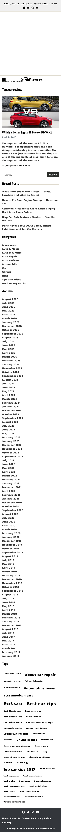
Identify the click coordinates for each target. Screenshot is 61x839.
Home (6, 4)
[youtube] (36, 7)
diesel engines (38, 733)
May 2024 (8, 391)
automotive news (39, 688)
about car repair (40, 674)
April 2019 (8, 567)
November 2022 (12, 448)
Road (5, 275)
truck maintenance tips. (14, 786)
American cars (12, 681)
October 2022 (10, 452)
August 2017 (10, 629)
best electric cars (13, 716)
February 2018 (11, 617)
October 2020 (10, 506)
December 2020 (12, 502)
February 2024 (11, 402)
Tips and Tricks (11, 279)
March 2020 (9, 529)
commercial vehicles (13, 728)
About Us (14, 4)
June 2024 (8, 387)
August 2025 (10, 337)
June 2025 (8, 345)
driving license (27, 739)
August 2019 (10, 556)
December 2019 (12, 540)
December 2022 (12, 444)
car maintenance (13, 722)
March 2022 (9, 475)
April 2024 (8, 394)
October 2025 (10, 329)
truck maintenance (42, 781)
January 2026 (10, 322)
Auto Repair (9, 256)
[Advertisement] (30, 43)
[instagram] (32, 7)
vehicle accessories (12, 796)
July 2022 (8, 460)
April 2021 (8, 490)
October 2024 (10, 371)
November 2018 (12, 583)
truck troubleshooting (29, 791)
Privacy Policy (41, 4)
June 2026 (8, 306)
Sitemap (53, 4)
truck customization (32, 776)
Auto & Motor (10, 248)
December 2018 (12, 579)
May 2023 (8, 433)
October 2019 (10, 548)
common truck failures (36, 728)
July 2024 (8, 383)
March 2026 (9, 318)
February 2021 (11, 494)
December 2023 (12, 410)
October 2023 (10, 414)
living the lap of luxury (39, 757)
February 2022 (11, 479)
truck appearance (11, 776)
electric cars (41, 746)
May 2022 (8, 467)
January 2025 (10, 364)
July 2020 (8, 517)
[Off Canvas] (4, 79)
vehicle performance (14, 801)
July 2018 (8, 598)
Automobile (23, 165)
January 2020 (11, 536)
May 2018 (8, 606)
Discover (8, 739)
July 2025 (8, 341)
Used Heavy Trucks (14, 283)
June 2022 (8, 464)
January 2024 (10, 406)
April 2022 (8, 471)
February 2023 (11, 437)
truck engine (9, 781)
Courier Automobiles (16, 733)
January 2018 (10, 621)
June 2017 (8, 636)
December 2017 (11, 625)
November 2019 (12, 544)
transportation (47, 768)
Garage (6, 271)
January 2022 (10, 483)
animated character (34, 681)
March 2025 (9, 356)
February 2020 (11, 533)
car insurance (33, 716)
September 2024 (12, 375)
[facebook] (24, 7)
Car (4, 267)
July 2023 (8, 425)
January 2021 (10, 498)
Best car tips (41, 703)
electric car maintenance (17, 746)
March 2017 (9, 648)
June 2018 (8, 602)
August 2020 (10, 513)
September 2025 (12, 333)
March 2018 (9, 613)
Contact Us (26, 4)
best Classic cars (12, 711)
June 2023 (8, 429)
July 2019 (8, 559)
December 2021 (11, 487)
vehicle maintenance (34, 796)
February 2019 (11, 575)
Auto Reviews (10, 260)
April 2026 (8, 314)
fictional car (32, 751)
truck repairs (9, 791)
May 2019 (8, 563)
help (45, 751)
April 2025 (8, 352)
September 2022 (12, 456)
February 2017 (11, 652)
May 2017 (8, 640)
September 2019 (12, 552)
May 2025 (8, 348)
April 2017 (8, 644)
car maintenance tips (39, 722)
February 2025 (11, 360)
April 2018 (8, 609)
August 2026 (10, 299)
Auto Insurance (12, 252)
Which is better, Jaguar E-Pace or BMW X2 (27, 132)
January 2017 (10, 655)
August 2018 (10, 594)
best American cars (18, 695)
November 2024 (12, 368)
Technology (22, 762)
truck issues (24, 781)
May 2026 (8, 310)
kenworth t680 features (14, 757)
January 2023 (10, 441)
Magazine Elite (47, 828)
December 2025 (12, 325)
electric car (47, 739)
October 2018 (10, 586)
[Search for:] (23, 175)
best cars (13, 703)
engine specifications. (13, 751)
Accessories (9, 244)
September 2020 (12, 510)
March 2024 (9, 398)
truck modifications (38, 786)
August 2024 (10, 379)
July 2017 (8, 632)
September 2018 (12, 590)
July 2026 (8, 302)
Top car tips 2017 (19, 769)
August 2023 (10, 421)
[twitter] (28, 7)
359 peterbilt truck (12, 673)
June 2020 (8, 521)
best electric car (34, 711)
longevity (8, 762)
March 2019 (9, 571)
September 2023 (12, 418)
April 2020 (8, 525)
